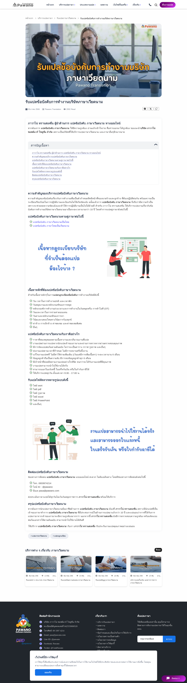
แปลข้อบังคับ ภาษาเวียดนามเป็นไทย (51, 222)
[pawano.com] (22, 5)
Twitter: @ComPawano (53, 648)
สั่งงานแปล (167, 5)
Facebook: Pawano (51, 644)
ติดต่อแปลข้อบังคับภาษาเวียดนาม (47, 175)
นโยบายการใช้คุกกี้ (106, 643)
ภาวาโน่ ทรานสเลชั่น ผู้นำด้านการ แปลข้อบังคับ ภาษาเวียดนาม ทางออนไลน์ (66, 153)
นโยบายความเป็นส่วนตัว (108, 636)
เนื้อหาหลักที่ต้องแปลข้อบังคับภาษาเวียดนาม (51, 164)
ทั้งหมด (158, 550)
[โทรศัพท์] (149, 5)
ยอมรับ (48, 672)
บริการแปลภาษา (45, 18)
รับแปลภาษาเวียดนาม (66, 18)
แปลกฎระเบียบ (60, 536)
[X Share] (151, 109)
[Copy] (156, 109)
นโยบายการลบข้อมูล (106, 640)
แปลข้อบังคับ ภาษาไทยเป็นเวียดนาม (51, 226)
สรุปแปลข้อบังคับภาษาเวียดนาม (46, 179)
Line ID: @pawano (52, 639)
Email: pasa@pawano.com (55, 635)
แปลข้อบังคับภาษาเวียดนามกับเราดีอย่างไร (51, 168)
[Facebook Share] (145, 109)
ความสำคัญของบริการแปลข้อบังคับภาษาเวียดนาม (54, 156)
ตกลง (169, 639)
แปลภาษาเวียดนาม (39, 536)
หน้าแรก (29, 18)
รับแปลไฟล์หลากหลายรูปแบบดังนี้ (47, 171)
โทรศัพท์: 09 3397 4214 (54, 631)
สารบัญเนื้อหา (40, 145)
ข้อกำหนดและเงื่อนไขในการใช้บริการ (114, 633)
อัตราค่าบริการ (104, 647)
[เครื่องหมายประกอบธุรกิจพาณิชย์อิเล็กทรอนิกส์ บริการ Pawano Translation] (23, 643)
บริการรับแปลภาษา (106, 622)
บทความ (101, 626)
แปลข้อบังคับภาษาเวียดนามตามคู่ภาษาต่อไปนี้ (52, 160)
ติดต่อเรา (101, 629)
